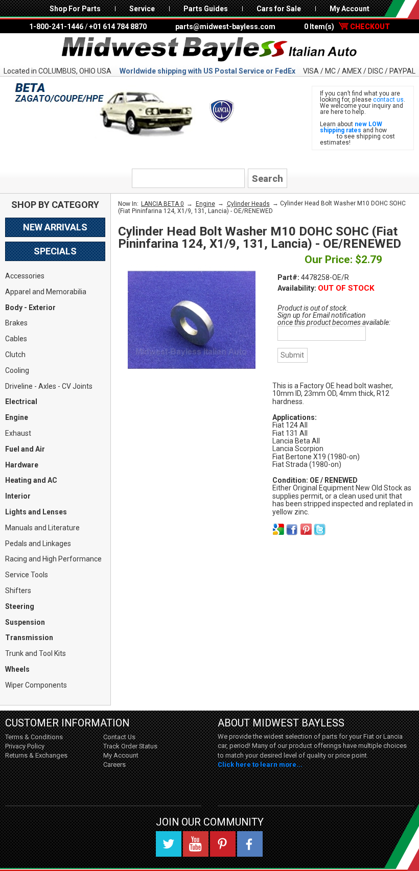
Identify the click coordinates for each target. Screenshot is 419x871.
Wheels (17, 669)
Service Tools (26, 575)
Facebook (250, 844)
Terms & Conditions (34, 737)
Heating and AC (31, 480)
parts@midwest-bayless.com (225, 26)
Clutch (15, 354)
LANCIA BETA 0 (162, 203)
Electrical (21, 401)
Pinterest (223, 844)
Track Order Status (130, 746)
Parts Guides (205, 9)
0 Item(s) (347, 26)
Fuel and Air (25, 449)
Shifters (18, 590)
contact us (388, 99)
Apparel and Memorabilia (45, 292)
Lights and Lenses (36, 512)
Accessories (24, 276)
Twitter (168, 844)
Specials (55, 251)
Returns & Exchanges (36, 755)
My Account (349, 9)
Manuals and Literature (42, 528)
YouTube (195, 844)
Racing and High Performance (53, 559)
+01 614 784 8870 (118, 26)
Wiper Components (36, 685)
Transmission (29, 637)
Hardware (21, 465)
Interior (18, 496)
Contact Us (119, 737)
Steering (19, 606)
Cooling (17, 370)
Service (142, 9)
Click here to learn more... (260, 764)
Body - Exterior (30, 307)
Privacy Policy (24, 746)
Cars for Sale (279, 9)
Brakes (16, 323)
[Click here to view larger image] (191, 320)
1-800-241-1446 (56, 26)
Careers (114, 764)
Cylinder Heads (248, 203)
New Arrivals (55, 227)
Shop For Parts (75, 9)
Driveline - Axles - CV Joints (48, 386)
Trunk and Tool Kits (35, 653)
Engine (16, 417)
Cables (16, 339)
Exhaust (18, 433)
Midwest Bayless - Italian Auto (209, 49)
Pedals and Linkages (38, 543)
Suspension (25, 622)
